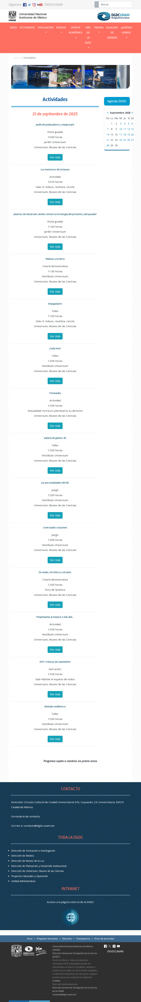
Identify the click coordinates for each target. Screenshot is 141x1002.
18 (124, 134)
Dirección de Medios (22, 855)
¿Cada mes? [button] (55, 348)
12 (128, 129)
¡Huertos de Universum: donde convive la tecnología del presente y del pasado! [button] (55, 214)
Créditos (56, 981)
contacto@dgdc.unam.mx (39, 825)
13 (132, 129)
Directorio (67, 938)
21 (107, 139)
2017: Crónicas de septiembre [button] (55, 661)
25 (124, 139)
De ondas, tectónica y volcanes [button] (55, 572)
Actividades (27, 27)
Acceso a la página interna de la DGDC (70, 902)
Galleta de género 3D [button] (55, 438)
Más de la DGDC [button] (88, 35)
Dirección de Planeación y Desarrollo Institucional (38, 866)
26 (128, 139)
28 (107, 145)
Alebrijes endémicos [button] (55, 706)
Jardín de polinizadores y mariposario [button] (55, 124)
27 (132, 139)
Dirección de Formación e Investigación (33, 850)
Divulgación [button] (45, 27)
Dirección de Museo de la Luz (27, 860)
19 (128, 134)
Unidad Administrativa (23, 881)
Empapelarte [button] (55, 303)
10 (120, 129)
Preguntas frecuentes (47, 938)
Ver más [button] (55, 157)
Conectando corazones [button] (55, 527)
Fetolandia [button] (55, 393)
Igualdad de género (112, 32)
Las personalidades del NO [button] (55, 482)
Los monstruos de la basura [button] (55, 169)
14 (107, 134)
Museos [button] (61, 27)
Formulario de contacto (25, 816)
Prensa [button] (99, 27)
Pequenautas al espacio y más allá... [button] (55, 616)
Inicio (14, 27)
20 (132, 134)
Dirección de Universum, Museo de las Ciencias (37, 871)
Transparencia (83, 938)
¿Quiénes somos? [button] (126, 30)
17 (120, 134)
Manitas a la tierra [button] (55, 258)
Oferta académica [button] (75, 30)
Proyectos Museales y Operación (29, 876)
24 (120, 139)
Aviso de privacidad (104, 938)
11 (124, 129)
